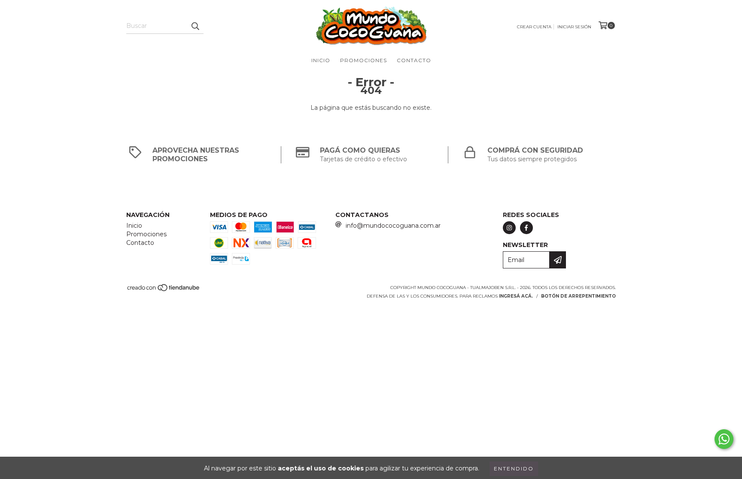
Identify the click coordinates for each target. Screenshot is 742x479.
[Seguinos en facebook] (526, 227)
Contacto (414, 60)
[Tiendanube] (163, 290)
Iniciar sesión (574, 27)
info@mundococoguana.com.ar (393, 225)
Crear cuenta (534, 27)
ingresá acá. (516, 296)
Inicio (320, 60)
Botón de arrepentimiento (578, 296)
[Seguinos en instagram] (509, 227)
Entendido (514, 468)
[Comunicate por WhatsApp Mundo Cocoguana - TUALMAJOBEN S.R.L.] (724, 439)
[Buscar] (195, 26)
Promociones (363, 60)
